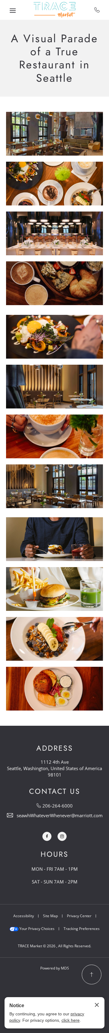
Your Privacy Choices (36, 928)
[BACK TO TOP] (91, 974)
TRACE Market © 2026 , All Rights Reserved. (54, 946)
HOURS (54, 854)
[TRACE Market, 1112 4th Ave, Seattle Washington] (54, 10)
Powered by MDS (54, 968)
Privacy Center (79, 915)
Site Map (50, 915)
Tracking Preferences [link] (82, 928)
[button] (54, 134)
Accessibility (23, 915)
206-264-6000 (97, 9)
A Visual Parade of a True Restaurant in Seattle (54, 58)
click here (70, 1020)
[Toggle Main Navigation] (12, 10)
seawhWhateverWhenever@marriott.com (60, 815)
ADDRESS (54, 748)
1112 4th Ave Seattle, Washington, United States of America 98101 (54, 768)
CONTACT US (54, 791)
